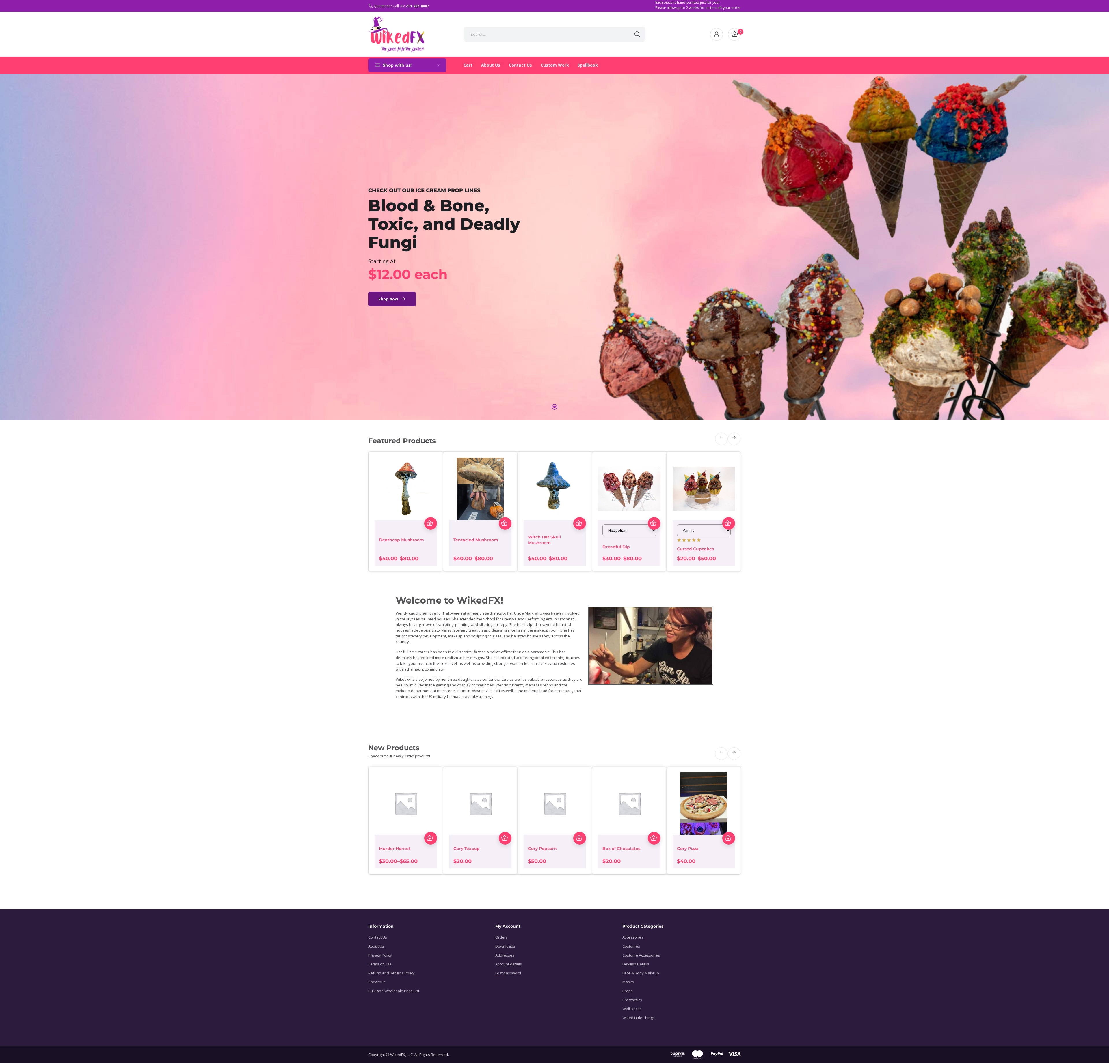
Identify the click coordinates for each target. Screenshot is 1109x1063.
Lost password (508, 973)
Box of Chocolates (621, 848)
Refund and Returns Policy (391, 973)
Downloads (505, 946)
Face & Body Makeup (640, 973)
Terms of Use (380, 964)
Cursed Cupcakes (695, 548)
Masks (628, 982)
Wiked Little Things (638, 1017)
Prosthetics (632, 999)
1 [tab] (554, 407)
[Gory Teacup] (480, 803)
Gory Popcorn (542, 848)
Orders (501, 937)
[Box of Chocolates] (629, 803)
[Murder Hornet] (406, 803)
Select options (430, 523)
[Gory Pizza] (704, 803)
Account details (508, 964)
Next (734, 444)
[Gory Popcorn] (555, 803)
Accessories (632, 937)
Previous (721, 444)
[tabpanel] (554, 247)
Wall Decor (631, 1008)
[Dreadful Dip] (629, 489)
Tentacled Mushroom (475, 539)
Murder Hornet (394, 848)
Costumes (631, 946)
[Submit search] (637, 34)
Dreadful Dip (616, 546)
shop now (388, 299)
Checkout (376, 982)
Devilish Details (635, 964)
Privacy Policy (380, 955)
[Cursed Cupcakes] (704, 489)
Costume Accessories (641, 955)
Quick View (430, 510)
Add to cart (505, 838)
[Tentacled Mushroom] (480, 489)
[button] (625, 34)
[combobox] (546, 34)
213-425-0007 (417, 5)
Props (627, 990)
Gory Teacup (466, 848)
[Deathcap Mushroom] (406, 489)
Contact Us (377, 937)
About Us (376, 946)
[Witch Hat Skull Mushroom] (555, 489)
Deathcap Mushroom (401, 539)
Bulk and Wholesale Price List (393, 990)
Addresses (504, 955)
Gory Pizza (688, 848)
